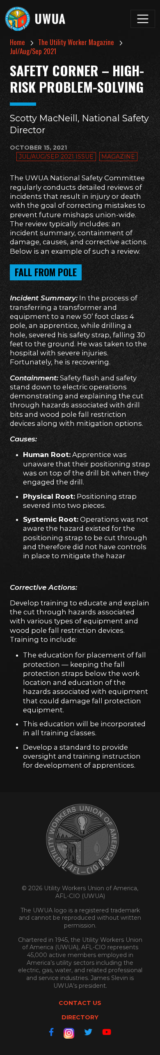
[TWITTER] (88, 1032)
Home (17, 42)
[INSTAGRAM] (69, 1033)
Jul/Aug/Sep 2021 (33, 51)
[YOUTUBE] (106, 1032)
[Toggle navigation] (142, 19)
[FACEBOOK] (51, 1032)
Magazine (118, 156)
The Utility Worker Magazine (76, 42)
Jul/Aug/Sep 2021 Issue (56, 156)
